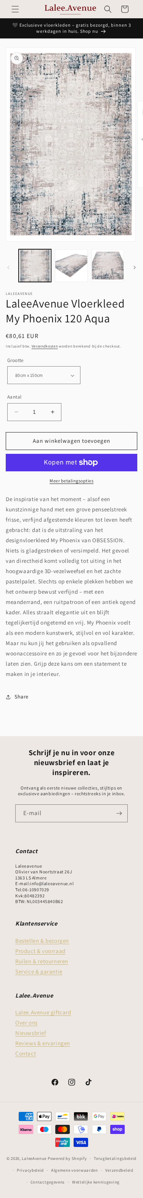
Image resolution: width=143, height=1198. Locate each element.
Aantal (14, 397)
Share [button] (21, 696)
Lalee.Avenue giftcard (43, 1012)
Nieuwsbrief (30, 1032)
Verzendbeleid (119, 1170)
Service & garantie (39, 971)
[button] (15, 9)
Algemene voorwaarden (74, 1170)
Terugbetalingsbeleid (115, 1158)
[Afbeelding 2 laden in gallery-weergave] (71, 265)
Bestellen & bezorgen (42, 940)
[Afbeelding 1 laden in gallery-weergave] (35, 265)
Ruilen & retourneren (41, 961)
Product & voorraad (40, 951)
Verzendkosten (45, 346)
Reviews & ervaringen (42, 1043)
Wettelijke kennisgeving (96, 1182)
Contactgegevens (48, 1182)
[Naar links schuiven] (8, 267)
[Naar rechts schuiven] (134, 267)
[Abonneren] (119, 813)
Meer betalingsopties (71, 481)
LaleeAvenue (34, 1158)
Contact (25, 1053)
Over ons (26, 1022)
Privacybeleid (30, 1170)
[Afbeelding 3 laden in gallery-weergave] (108, 265)
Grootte (15, 360)
